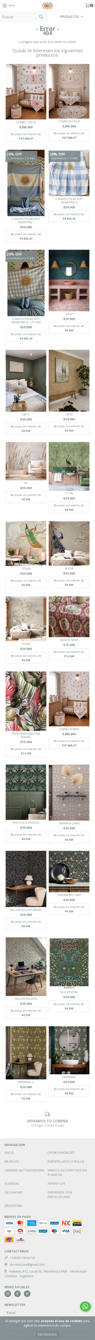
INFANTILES (56, 1183)
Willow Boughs (26, 998)
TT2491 (26, 644)
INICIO (9, 1152)
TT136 (69, 493)
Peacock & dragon (26, 822)
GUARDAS (11, 1183)
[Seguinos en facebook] (17, 1293)
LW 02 (69, 414)
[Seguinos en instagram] (7, 1293)
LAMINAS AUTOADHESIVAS (24, 1170)
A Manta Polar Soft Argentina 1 (26, 220)
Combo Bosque (69, 121)
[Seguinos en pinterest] (27, 1293)
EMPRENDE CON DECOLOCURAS (60, 1194)
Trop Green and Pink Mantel (26, 735)
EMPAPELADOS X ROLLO (66, 1161)
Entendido (47, 1334)
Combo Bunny (69, 729)
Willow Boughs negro (26, 909)
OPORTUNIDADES (61, 1152)
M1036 (69, 568)
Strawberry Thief (69, 895)
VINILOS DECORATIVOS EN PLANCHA (67, 1172)
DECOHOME (13, 1192)
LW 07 (69, 314)
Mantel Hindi (69, 640)
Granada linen (69, 823)
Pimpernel (69, 1077)
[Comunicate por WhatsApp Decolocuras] (85, 1306)
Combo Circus (26, 122)
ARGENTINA (13, 1206)
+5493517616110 (22, 1258)
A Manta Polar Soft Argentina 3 (69, 200)
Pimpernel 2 (26, 1082)
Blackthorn (69, 992)
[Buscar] (40, 17)
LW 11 (26, 414)
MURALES (11, 1161)
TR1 (26, 483)
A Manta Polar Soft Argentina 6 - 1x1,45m (26, 320)
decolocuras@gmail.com (27, 1264)
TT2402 (26, 568)
